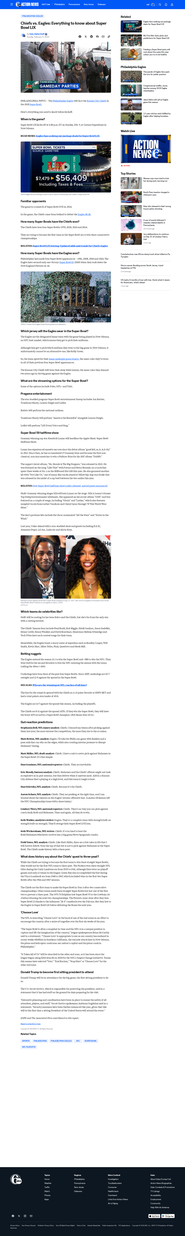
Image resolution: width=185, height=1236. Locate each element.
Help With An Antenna (160, 1207)
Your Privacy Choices (29, 1225)
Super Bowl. (36, 104)
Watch (47, 1191)
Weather (47, 1183)
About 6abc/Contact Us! (161, 1179)
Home (46, 1179)
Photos (47, 1195)
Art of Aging (113, 1203)
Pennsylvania (74, 4)
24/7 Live (46, 4)
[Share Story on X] (86, 36)
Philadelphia (59, 4)
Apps (46, 1199)
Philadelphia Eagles (63, 100)
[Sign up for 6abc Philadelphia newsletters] (31, 1216)
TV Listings (155, 1191)
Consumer (112, 1187)
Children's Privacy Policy (46, 1225)
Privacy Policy (15, 1225)
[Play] (146, 149)
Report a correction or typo (31, 1024)
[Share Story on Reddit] (91, 36)
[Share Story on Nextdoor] (97, 36)
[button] (11, 4)
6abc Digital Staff (36, 34)
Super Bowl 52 (66, 262)
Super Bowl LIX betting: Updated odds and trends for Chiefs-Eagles (70, 245)
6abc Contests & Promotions (163, 1187)
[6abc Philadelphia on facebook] (12, 1216)
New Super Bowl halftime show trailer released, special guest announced (70, 485)
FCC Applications (124, 1225)
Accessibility (156, 1195)
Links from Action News (118, 1199)
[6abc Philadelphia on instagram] (25, 1216)
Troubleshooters (115, 1183)
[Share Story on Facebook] (80, 36)
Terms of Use (81, 1225)
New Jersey (89, 4)
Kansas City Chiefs (96, 100)
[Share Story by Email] (103, 36)
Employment (156, 1199)
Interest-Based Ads (93, 1225)
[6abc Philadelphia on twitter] (19, 1216)
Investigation (113, 1179)
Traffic (47, 1187)
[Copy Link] (109, 36)
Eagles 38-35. (84, 214)
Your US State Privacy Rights (65, 1225)
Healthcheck (113, 1191)
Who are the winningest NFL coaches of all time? (59, 685)
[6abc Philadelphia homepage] (27, 4)
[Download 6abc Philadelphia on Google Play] (168, 1216)
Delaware (101, 4)
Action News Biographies (161, 1183)
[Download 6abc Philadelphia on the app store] (154, 1216)
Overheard (112, 1195)
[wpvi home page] (16, 1179)
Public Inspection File (109, 1225)
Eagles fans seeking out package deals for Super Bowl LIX (68, 135)
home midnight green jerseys (64, 358)
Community (155, 1203)
